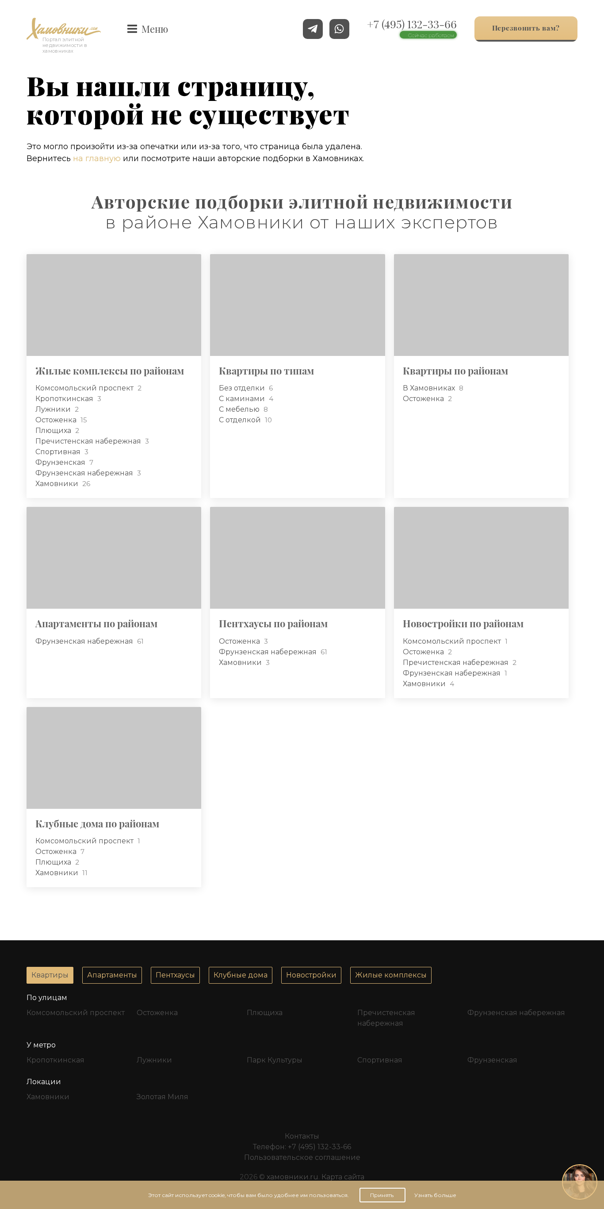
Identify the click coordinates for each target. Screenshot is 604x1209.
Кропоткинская (65, 398)
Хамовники (57, 483)
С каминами (243, 398)
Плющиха (54, 430)
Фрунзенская (61, 462)
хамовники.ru (292, 1177)
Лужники (54, 409)
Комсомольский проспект (85, 388)
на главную (97, 158)
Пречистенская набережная (89, 441)
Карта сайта (342, 1177)
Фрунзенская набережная (85, 473)
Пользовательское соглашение (302, 1157)
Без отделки (243, 388)
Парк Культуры (274, 1060)
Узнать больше (435, 1195)
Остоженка (56, 420)
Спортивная (58, 452)
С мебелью (240, 409)
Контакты (302, 1136)
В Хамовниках (430, 388)
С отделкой (241, 420)
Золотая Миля (162, 1097)
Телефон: (302, 1147)
